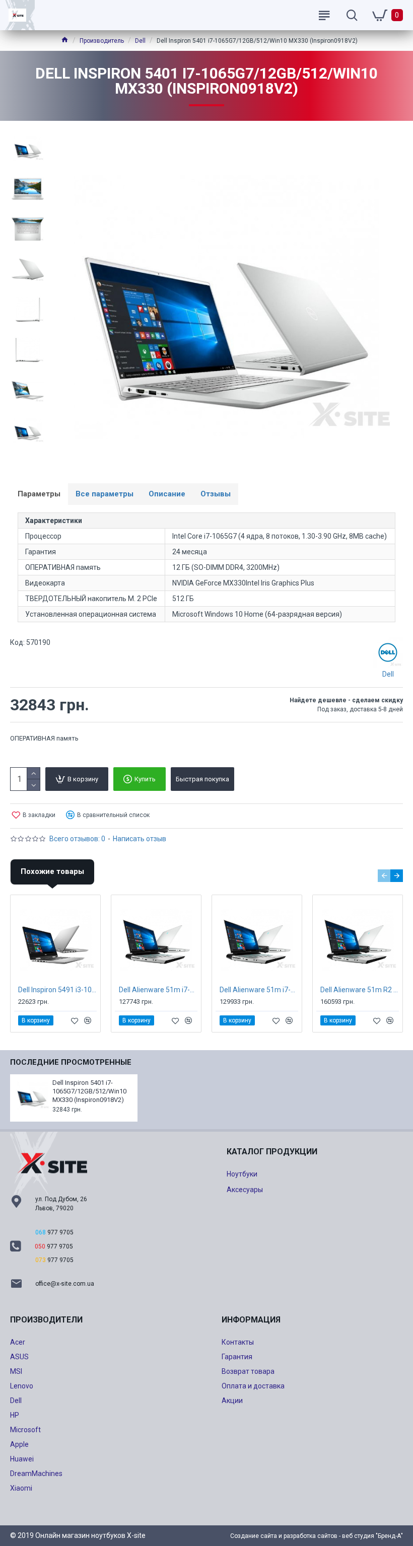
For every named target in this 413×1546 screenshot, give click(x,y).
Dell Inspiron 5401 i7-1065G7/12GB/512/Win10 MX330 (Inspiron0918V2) (89, 1091)
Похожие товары (52, 871)
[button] (384, 875)
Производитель (102, 40)
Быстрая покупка (202, 779)
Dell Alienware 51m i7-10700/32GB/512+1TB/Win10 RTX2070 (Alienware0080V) (158, 990)
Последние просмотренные (70, 1062)
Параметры (39, 493)
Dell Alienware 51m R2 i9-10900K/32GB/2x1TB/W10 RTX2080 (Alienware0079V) (359, 990)
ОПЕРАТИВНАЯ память (44, 738)
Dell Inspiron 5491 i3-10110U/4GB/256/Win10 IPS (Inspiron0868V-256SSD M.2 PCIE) (57, 990)
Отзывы (215, 493)
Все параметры (104, 493)
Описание (167, 493)
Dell (140, 40)
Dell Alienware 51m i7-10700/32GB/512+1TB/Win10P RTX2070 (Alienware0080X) (259, 990)
